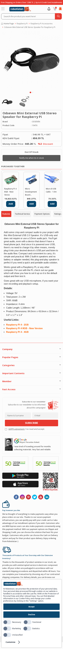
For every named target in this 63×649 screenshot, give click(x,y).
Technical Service (22, 214)
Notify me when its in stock (31, 158)
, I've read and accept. (26, 429)
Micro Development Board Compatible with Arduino (31, 191)
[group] (31, 61)
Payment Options (42, 214)
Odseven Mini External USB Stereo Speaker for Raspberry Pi (29, 27)
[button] (30, 92)
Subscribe (31, 423)
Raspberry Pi (22, 23)
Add (11, 203)
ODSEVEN (36, 121)
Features (6, 214)
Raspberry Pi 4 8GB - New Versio (10, 191)
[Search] (58, 16)
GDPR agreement (16, 429)
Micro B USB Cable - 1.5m (51, 190)
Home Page (9, 23)
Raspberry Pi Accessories (41, 23)
